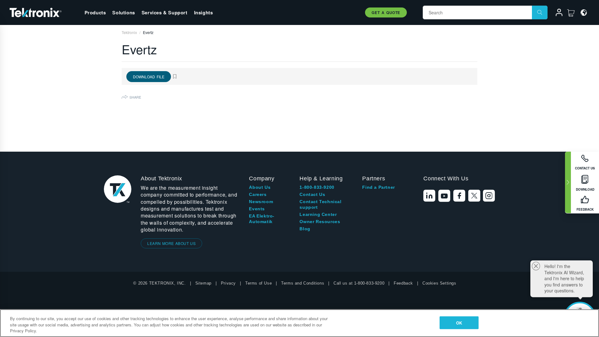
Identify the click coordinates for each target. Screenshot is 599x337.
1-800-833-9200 (317, 187)
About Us (259, 187)
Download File (148, 76)
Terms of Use (258, 283)
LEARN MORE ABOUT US (171, 243)
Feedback (403, 283)
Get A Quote (386, 12)
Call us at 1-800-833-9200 (359, 283)
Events (257, 208)
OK (459, 322)
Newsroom (261, 201)
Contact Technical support (320, 204)
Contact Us (312, 194)
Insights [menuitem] (203, 12)
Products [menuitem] (95, 12)
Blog (305, 228)
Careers (257, 194)
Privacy (228, 283)
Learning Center (318, 214)
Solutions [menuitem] (123, 12)
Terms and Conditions (302, 283)
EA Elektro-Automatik (262, 218)
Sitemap (203, 283)
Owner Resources (320, 221)
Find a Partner (378, 187)
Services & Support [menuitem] (164, 12)
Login (556, 13)
